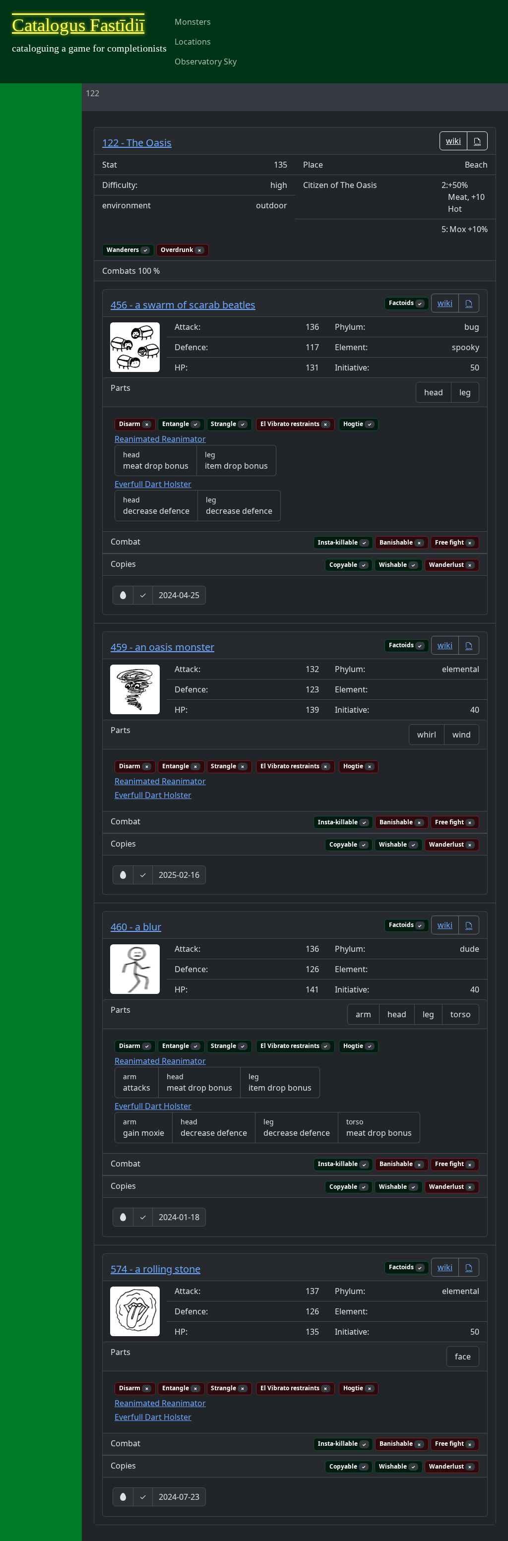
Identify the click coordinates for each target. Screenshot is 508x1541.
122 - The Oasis (137, 142)
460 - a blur (136, 926)
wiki (445, 303)
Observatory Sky (206, 61)
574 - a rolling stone (155, 1269)
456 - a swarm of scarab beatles (183, 304)
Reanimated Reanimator (160, 438)
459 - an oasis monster (162, 647)
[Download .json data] (477, 140)
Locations (193, 41)
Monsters (193, 21)
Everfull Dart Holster (153, 484)
